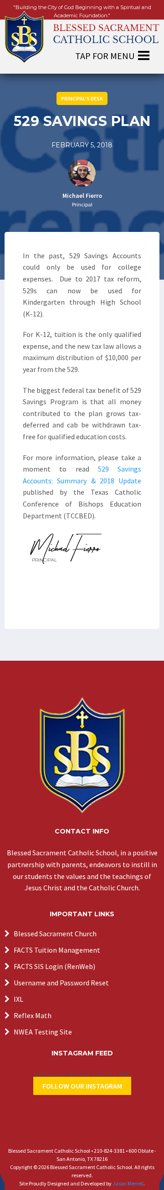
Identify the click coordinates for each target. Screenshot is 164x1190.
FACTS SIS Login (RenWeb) (54, 966)
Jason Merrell (128, 1183)
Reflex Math (32, 1015)
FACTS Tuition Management (57, 950)
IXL (18, 999)
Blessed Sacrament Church (55, 933)
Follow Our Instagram (82, 1085)
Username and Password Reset (61, 982)
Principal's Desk (82, 98)
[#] (82, 755)
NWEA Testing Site (43, 1031)
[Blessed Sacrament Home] (82, 31)
